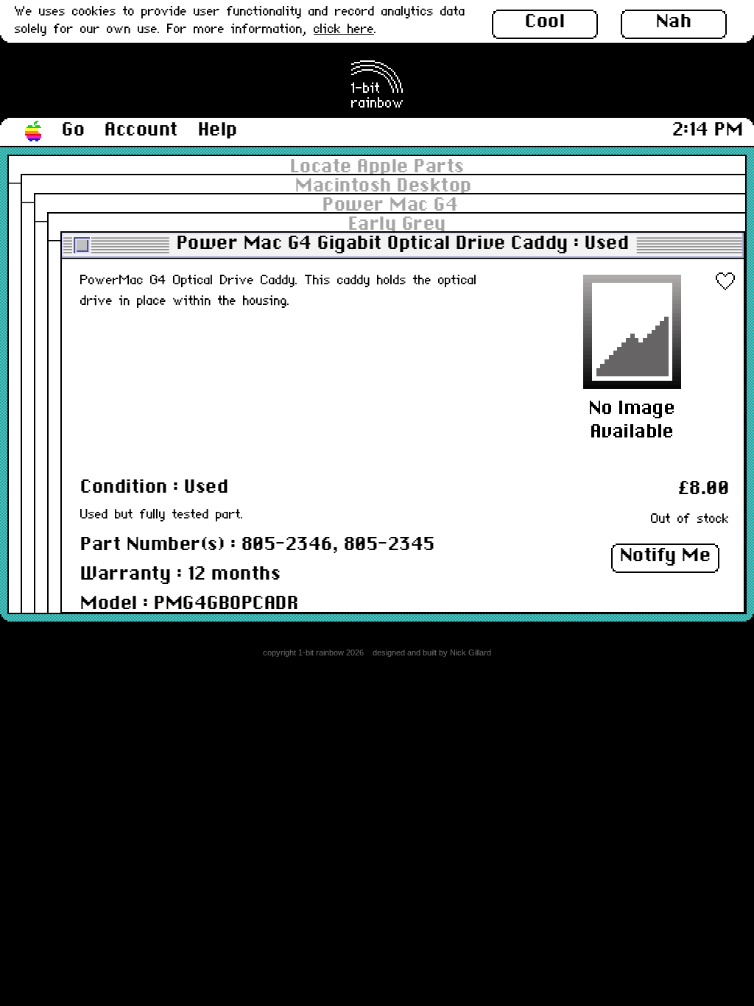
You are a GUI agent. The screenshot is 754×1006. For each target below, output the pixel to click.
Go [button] (73, 130)
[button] (33, 132)
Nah (674, 22)
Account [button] (141, 130)
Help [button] (218, 130)
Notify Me (665, 556)
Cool (545, 22)
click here (344, 30)
